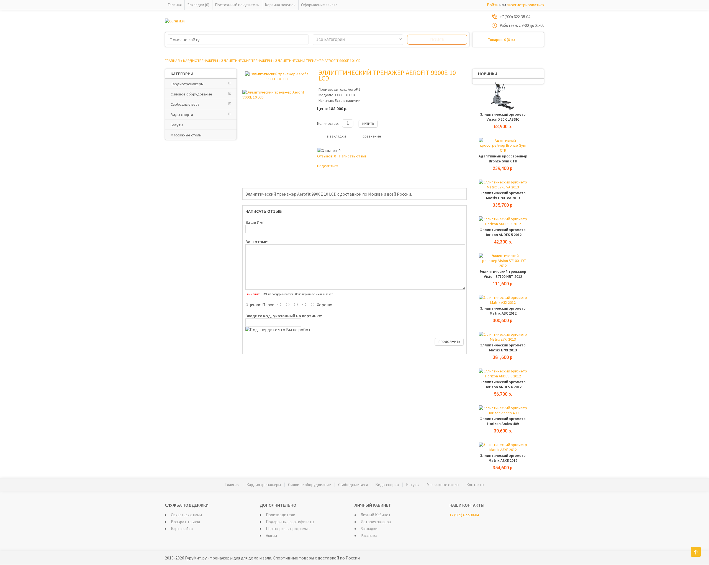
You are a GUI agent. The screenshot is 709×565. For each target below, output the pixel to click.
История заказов (376, 521)
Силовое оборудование (191, 94)
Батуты (177, 124)
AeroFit (354, 89)
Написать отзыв (353, 156)
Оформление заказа (319, 4)
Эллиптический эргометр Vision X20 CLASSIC (503, 117)
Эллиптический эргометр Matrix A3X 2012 (503, 311)
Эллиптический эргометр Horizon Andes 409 (503, 421)
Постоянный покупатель (237, 4)
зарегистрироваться (525, 4)
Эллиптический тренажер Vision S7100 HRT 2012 (503, 274)
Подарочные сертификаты (290, 521)
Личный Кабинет (376, 514)
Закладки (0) (198, 4)
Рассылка (369, 535)
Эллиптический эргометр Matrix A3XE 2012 (503, 458)
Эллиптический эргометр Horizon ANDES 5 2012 (503, 232)
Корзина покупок (280, 4)
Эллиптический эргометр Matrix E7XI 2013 (503, 348)
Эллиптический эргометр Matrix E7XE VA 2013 (503, 195)
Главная (175, 4)
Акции (271, 535)
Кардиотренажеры (200, 60)
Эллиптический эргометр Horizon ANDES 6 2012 (503, 384)
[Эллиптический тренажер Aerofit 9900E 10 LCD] (277, 78)
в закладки (336, 136)
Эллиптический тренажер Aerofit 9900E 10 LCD (318, 60)
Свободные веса (185, 104)
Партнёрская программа (288, 528)
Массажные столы (186, 135)
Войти (493, 4)
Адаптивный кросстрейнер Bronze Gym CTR (503, 159)
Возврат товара (185, 521)
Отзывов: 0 (326, 156)
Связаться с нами (186, 514)
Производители (280, 514)
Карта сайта (182, 528)
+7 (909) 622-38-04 (464, 514)
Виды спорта (182, 114)
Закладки (369, 528)
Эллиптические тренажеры (246, 60)
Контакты (475, 484)
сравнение (372, 136)
